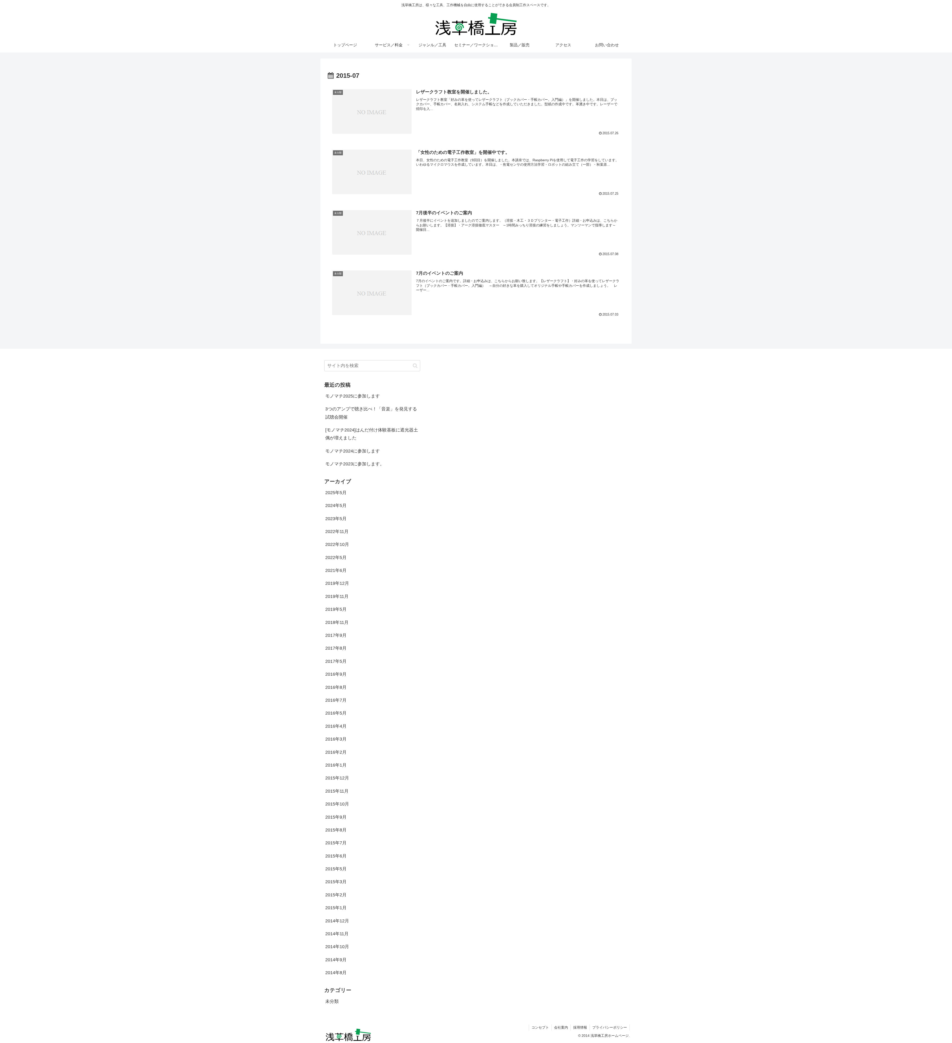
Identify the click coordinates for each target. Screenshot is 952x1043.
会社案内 (561, 1027)
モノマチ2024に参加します (352, 451)
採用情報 (580, 1027)
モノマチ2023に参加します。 (354, 463)
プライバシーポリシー (609, 1027)
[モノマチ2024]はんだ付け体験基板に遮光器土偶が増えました (371, 434)
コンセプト (540, 1027)
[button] (415, 366)
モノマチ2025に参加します (352, 396)
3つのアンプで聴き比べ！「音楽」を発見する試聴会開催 (371, 412)
